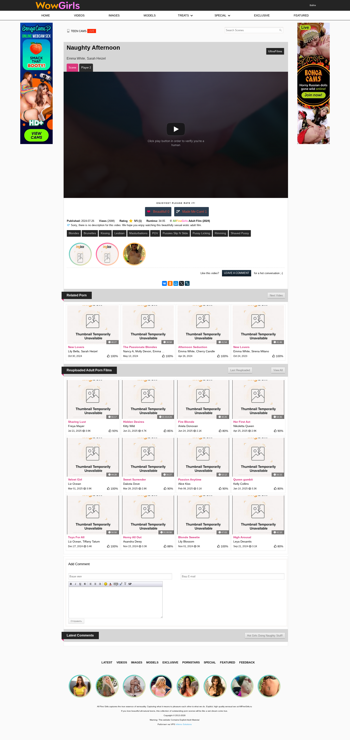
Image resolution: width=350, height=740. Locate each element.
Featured (227, 662)
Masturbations (138, 233)
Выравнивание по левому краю (90, 583)
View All (278, 370)
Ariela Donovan (188, 426)
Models (152, 662)
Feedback (247, 662)
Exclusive (170, 662)
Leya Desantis (242, 541)
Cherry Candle (205, 351)
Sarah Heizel (96, 58)
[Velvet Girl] (93, 457)
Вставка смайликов (105, 583)
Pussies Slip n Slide (175, 233)
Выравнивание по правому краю (100, 583)
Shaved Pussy (240, 233)
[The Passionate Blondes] (148, 324)
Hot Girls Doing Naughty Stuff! (265, 635)
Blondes (74, 233)
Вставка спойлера (130, 583)
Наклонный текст (75, 583)
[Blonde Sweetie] (203, 514)
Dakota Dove (131, 483)
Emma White (76, 58)
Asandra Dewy (132, 541)
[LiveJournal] (187, 283)
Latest (106, 662)
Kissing (105, 233)
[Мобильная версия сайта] (68, 30)
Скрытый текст (116, 583)
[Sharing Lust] (93, 399)
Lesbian (119, 233)
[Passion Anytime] (203, 457)
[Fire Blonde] (203, 399)
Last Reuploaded (240, 370)
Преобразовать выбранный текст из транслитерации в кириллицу (125, 583)
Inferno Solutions (184, 724)
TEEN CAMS (83, 31)
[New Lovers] (93, 324)
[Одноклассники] (170, 283)
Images (136, 662)
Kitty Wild (129, 426)
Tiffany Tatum (91, 541)
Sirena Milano (260, 351)
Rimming (220, 233)
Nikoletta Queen (243, 426)
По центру (95, 583)
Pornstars (191, 662)
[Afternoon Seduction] (203, 324)
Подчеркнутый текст (80, 583)
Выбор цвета (110, 583)
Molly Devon (143, 351)
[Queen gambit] (258, 457)
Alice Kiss (184, 483)
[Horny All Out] (148, 514)
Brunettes (90, 233)
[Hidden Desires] (148, 399)
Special (210, 662)
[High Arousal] (258, 514)
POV (155, 233)
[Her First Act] (258, 399)
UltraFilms (275, 51)
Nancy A (128, 351)
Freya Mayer (76, 426)
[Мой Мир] (175, 283)
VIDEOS (121, 662)
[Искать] (280, 30)
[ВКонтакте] (164, 283)
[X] (181, 283)
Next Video (276, 295)
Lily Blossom (186, 541)
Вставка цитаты (120, 583)
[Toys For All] (93, 514)
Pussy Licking (201, 233)
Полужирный (71, 583)
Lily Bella (73, 351)
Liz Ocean (74, 483)
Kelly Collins (241, 483)
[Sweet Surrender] (148, 457)
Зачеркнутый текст (85, 583)
